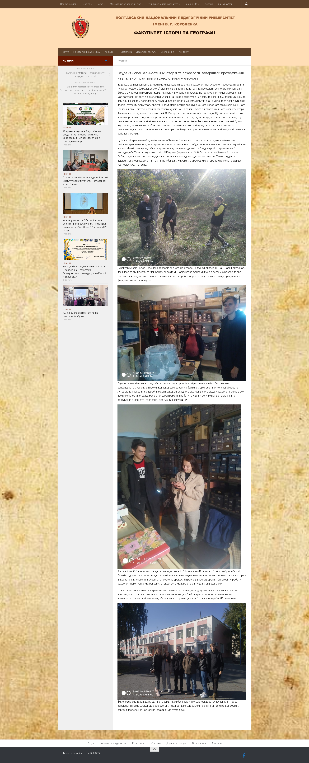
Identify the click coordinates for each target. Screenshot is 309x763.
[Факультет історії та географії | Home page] (154, 26)
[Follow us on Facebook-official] (106, 60)
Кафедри (109, 52)
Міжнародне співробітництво (125, 4)
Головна (208, 4)
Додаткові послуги (146, 52)
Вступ (66, 52)
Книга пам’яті (224, 4)
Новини (122, 60)
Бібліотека (126, 52)
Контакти (184, 52)
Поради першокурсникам (86, 52)
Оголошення (167, 52)
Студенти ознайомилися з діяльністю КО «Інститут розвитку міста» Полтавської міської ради (85, 181)
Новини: (68, 60)
